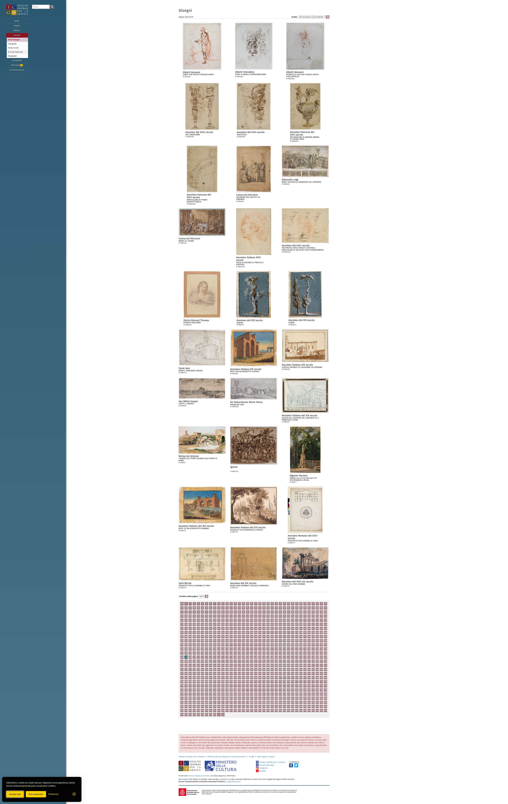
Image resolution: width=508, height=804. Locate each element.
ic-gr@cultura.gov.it (233, 782)
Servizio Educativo (266, 765)
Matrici (16, 30)
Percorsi (17, 65)
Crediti (251, 757)
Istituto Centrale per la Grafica (192, 757)
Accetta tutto (15, 794)
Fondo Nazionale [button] (16, 52)
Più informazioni (219, 73)
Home (16, 21)
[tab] (17, 52)
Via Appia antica (17, 70)
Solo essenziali (36, 794)
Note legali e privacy (266, 757)
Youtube (262, 771)
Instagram (263, 768)
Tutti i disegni (14, 40)
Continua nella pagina (188, 596)
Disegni (16, 35)
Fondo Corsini (13, 48)
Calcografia (12, 44)
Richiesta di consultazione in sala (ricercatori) (226, 757)
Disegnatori (12, 56)
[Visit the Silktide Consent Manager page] (74, 794)
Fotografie (17, 60)
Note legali (183, 779)
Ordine (294, 17)
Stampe (16, 26)
